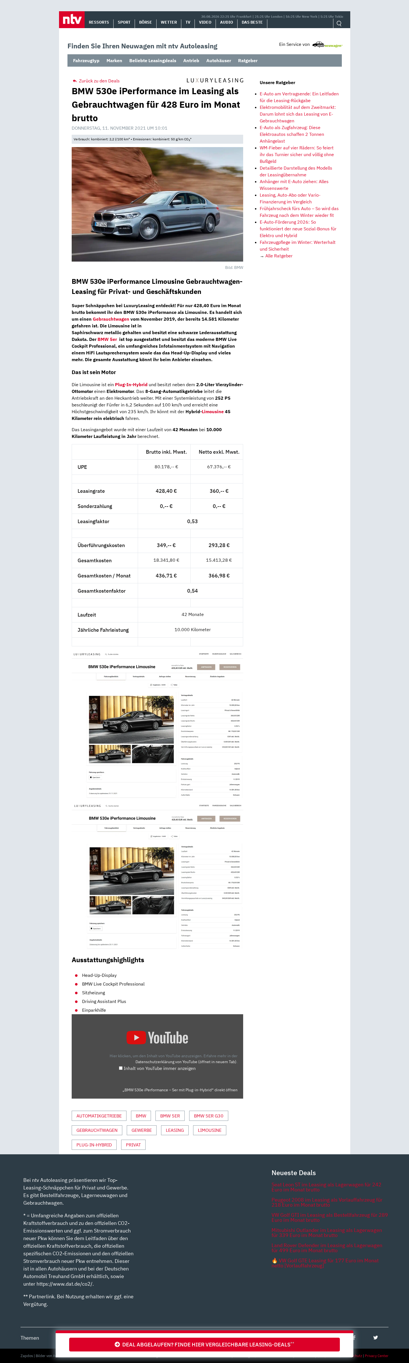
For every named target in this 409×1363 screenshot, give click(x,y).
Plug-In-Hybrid (94, 1145)
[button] (72, 19)
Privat (133, 1145)
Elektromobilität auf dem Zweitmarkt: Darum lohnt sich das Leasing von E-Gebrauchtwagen (298, 113)
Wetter (169, 22)
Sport (124, 22)
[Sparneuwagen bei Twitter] (375, 1337)
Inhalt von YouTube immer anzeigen (160, 1068)
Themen (30, 1338)
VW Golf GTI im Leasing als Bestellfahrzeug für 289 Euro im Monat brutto (330, 1217)
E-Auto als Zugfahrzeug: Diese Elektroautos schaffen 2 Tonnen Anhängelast (292, 134)
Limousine (213, 411)
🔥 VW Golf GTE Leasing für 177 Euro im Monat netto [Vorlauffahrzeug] (325, 1263)
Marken (114, 60)
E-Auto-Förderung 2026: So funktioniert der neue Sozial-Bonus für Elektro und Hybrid (298, 228)
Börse (145, 22)
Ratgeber (247, 60)
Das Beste (252, 22)
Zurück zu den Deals (99, 81)
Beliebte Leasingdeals (152, 60)
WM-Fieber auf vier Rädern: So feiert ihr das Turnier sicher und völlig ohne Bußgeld (297, 154)
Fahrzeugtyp (86, 60)
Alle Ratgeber (279, 255)
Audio (226, 22)
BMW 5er (170, 1116)
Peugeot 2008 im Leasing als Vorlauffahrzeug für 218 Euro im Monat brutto (327, 1202)
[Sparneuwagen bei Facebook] (354, 1337)
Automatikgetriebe (99, 1116)
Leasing (175, 1130)
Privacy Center (376, 1355)
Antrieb (191, 60)
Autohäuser (218, 60)
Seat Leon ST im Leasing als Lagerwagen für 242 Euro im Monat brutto (326, 1187)
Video (205, 22)
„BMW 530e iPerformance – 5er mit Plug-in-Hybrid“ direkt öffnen (180, 1089)
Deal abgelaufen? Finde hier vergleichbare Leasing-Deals (207, 1344)
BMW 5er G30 (208, 1116)
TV (188, 22)
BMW (141, 1116)
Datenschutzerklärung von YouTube (185, 1061)
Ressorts (99, 22)
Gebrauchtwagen (96, 1130)
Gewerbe (142, 1130)
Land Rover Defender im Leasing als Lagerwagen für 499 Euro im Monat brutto (327, 1248)
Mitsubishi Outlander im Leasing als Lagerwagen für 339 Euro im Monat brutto (327, 1232)
